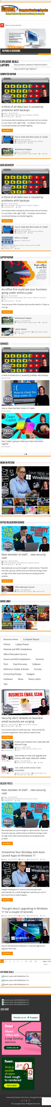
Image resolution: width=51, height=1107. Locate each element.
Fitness (7, 644)
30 (35, 961)
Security (36, 563)
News (20, 679)
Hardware (29, 115)
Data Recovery (20, 115)
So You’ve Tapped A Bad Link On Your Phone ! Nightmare (25, 25)
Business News (11, 639)
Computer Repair (8, 74)
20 (31, 961)
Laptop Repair (32, 153)
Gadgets (31, 674)
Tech (6, 664)
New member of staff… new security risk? (18, 375)
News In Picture (7, 462)
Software (36, 115)
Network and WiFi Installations (18, 649)
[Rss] (22, 1100)
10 (26, 961)
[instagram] (29, 1100)
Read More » (7, 130)
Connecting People (9, 563)
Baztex (5, 113)
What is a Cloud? (21, 238)
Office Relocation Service (12, 522)
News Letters (28, 298)
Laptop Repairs (21, 329)
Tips (5, 684)
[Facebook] (24, 1100)
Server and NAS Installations (17, 659)
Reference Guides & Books (21, 245)
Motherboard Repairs (23, 149)
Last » (46, 964)
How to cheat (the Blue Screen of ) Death (31, 137)
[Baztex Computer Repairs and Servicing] (25, 10)
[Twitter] (26, 1100)
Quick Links (5, 601)
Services (45, 332)
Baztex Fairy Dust (22, 1097)
